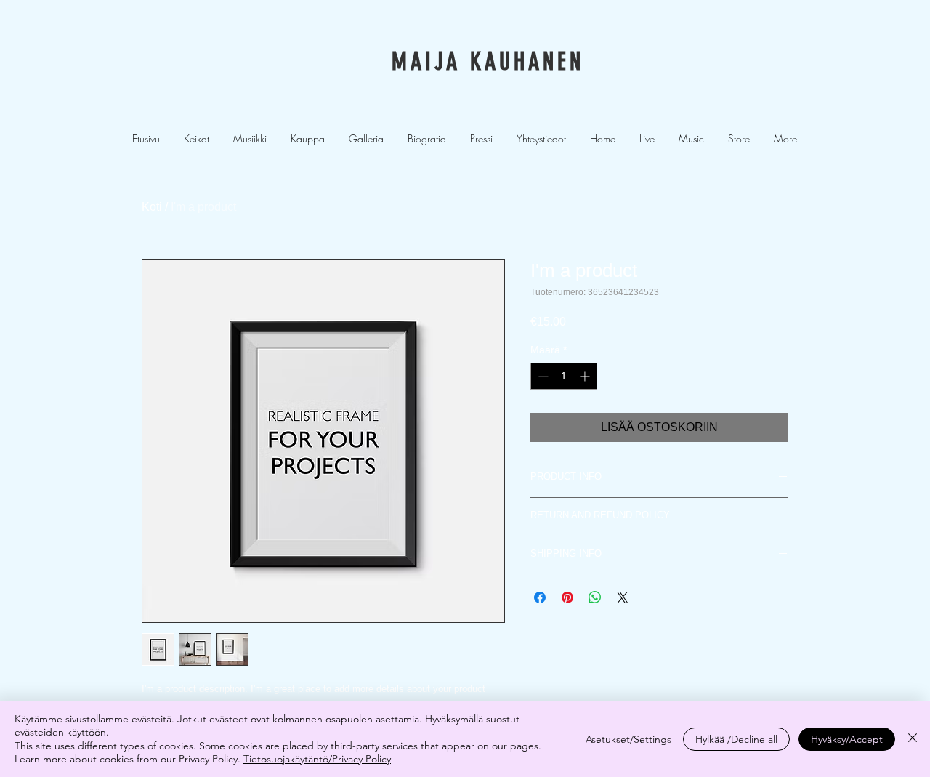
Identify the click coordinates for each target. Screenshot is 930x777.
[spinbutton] (564, 376)
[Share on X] (622, 597)
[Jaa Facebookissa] (540, 597)
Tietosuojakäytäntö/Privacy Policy (317, 758)
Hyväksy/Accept (847, 739)
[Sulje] (912, 738)
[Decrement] (542, 376)
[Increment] (586, 376)
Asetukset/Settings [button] (628, 739)
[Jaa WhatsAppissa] (595, 597)
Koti (152, 207)
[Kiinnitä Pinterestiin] (567, 597)
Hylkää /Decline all (736, 739)
